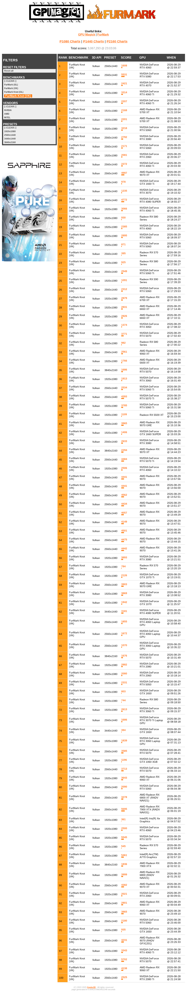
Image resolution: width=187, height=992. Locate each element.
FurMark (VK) (11, 88)
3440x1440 (10, 138)
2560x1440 (10, 135)
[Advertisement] (29, 319)
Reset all (8, 71)
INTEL (7, 117)
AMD (6, 114)
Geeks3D (91, 987)
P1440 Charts (93, 41)
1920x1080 (10, 131)
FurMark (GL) (11, 84)
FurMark (103, 34)
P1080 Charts (70, 41)
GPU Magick (86, 34)
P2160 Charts (117, 41)
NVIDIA (8, 110)
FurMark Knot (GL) (13, 92)
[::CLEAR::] (10, 81)
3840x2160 (10, 142)
